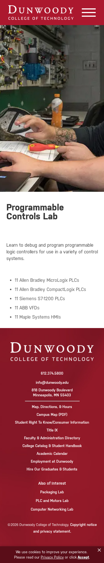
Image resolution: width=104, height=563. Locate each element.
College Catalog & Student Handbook (52, 446)
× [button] (99, 550)
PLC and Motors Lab (52, 501)
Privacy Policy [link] (52, 557)
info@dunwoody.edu (52, 382)
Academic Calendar (52, 454)
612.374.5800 (52, 373)
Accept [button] (83, 557)
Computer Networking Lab (52, 509)
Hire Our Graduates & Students (52, 469)
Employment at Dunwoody (52, 461)
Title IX (52, 430)
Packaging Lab (52, 492)
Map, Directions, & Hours (52, 407)
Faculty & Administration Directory (52, 438)
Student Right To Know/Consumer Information (52, 422)
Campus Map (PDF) (52, 414)
